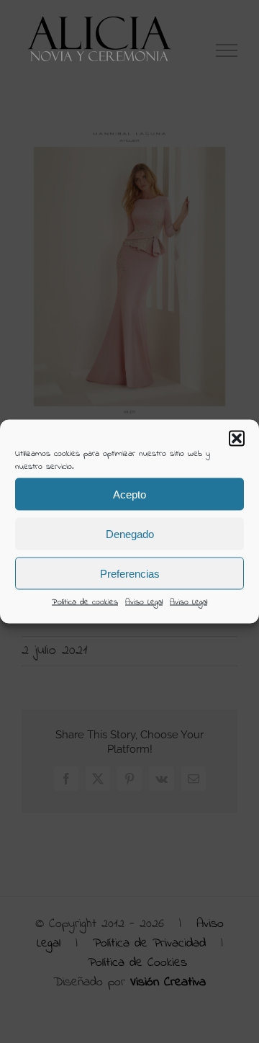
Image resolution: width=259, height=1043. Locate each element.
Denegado (130, 533)
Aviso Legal (144, 602)
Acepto (129, 494)
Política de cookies (85, 602)
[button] (237, 438)
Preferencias (130, 573)
